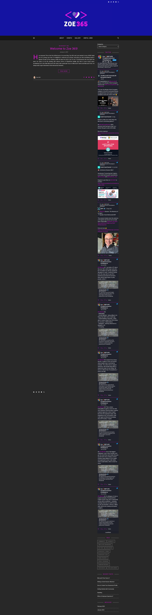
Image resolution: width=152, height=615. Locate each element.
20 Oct (102, 79)
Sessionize (101, 567)
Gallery (78, 38)
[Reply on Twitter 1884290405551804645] (98, 529)
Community (101, 541)
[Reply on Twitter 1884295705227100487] (98, 395)
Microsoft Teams (103, 551)
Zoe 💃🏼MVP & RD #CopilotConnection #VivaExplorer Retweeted (107, 72)
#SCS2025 (100, 86)
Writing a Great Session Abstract (105, 581)
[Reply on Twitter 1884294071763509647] (98, 440)
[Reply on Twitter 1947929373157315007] (98, 200)
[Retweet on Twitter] (100, 71)
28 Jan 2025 (104, 265)
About (62, 38)
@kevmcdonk (112, 81)
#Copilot (115, 221)
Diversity (111, 541)
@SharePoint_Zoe (112, 176)
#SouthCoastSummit (104, 124)
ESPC (102, 208)
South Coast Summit (106, 116)
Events (69, 38)
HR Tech (100, 548)
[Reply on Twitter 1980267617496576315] (98, 108)
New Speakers (102, 558)
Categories (100, 44)
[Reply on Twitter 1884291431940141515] (98, 484)
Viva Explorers (112, 567)
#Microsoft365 (111, 223)
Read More (63, 71)
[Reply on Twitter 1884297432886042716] (98, 348)
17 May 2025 (109, 208)
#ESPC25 (102, 211)
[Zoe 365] (76, 20)
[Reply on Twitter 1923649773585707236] (98, 255)
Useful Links (88, 38)
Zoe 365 (38, 77)
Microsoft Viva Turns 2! (103, 578)
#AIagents (109, 221)
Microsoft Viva (103, 554)
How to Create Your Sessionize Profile (107, 585)
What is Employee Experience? (105, 596)
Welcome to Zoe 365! (64, 48)
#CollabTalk (101, 267)
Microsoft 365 (64, 45)
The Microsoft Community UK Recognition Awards (108, 76)
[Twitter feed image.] (103, 101)
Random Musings (103, 564)
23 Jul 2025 (115, 167)
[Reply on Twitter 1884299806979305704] (98, 300)
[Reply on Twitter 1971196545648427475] (98, 159)
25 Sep (113, 116)
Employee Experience (104, 544)
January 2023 (100, 610)
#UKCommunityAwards (111, 84)
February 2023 (101, 606)
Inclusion (109, 548)
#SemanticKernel (102, 223)
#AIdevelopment (102, 225)
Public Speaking (103, 561)
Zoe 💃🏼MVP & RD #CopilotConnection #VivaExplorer (106, 261)
